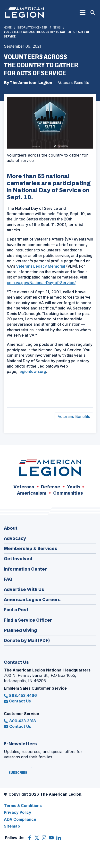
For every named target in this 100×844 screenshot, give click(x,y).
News (57, 27)
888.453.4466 (23, 695)
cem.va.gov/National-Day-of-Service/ (41, 282)
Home (8, 27)
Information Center (32, 27)
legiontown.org (32, 371)
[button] (82, 12)
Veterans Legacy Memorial (40, 266)
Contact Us (20, 701)
